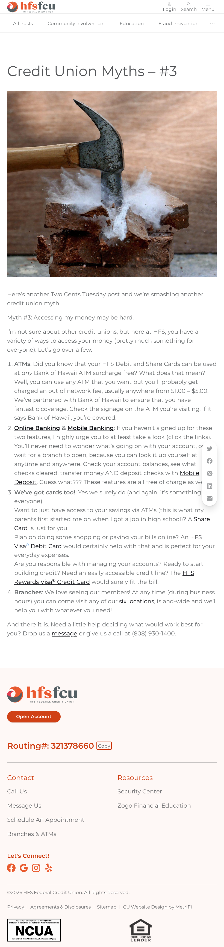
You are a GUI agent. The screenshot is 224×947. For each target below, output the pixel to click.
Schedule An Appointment (45, 819)
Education (132, 23)
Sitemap (107, 907)
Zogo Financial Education (154, 805)
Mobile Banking (90, 428)
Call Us (17, 791)
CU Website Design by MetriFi (157, 907)
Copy (104, 746)
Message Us (24, 805)
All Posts (23, 23)
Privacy (16, 907)
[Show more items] (212, 23)
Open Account (33, 716)
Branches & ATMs (31, 834)
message (64, 633)
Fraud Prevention (178, 23)
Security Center (139, 791)
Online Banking (37, 428)
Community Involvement (76, 23)
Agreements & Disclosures (61, 907)
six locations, (137, 601)
